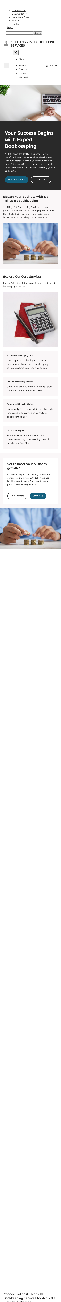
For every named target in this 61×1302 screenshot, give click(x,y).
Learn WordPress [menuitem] (20, 17)
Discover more (41, 179)
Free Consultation (16, 179)
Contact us (38, 495)
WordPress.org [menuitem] (19, 10)
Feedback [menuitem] (16, 24)
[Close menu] (16, 52)
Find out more (17, 495)
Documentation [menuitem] (19, 14)
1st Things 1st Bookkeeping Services (33, 43)
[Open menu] (6, 65)
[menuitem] (33, 33)
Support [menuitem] (16, 20)
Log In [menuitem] (10, 27)
